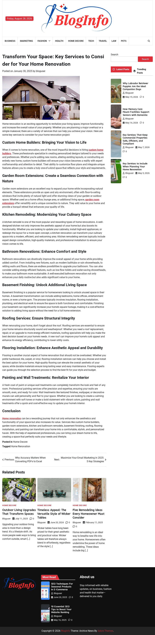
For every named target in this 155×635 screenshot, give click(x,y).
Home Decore (76, 41)
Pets (123, 41)
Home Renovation (20, 446)
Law (114, 41)
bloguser (40, 71)
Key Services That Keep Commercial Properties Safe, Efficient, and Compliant (135, 139)
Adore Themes (105, 630)
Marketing (26, 41)
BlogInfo (65, 630)
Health (59, 41)
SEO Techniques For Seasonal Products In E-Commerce (62, 586)
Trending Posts (141, 71)
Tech (91, 41)
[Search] (149, 41)
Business (10, 41)
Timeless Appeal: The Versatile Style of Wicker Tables (53, 513)
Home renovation (11, 418)
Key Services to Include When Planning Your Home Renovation (135, 166)
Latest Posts (122, 69)
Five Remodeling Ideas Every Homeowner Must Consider (88, 513)
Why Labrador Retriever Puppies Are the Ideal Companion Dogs (135, 86)
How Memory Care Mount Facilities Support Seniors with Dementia (136, 112)
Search (114, 54)
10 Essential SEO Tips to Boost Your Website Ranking (61, 609)
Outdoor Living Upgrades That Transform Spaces (19, 511)
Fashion (42, 41)
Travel (103, 41)
